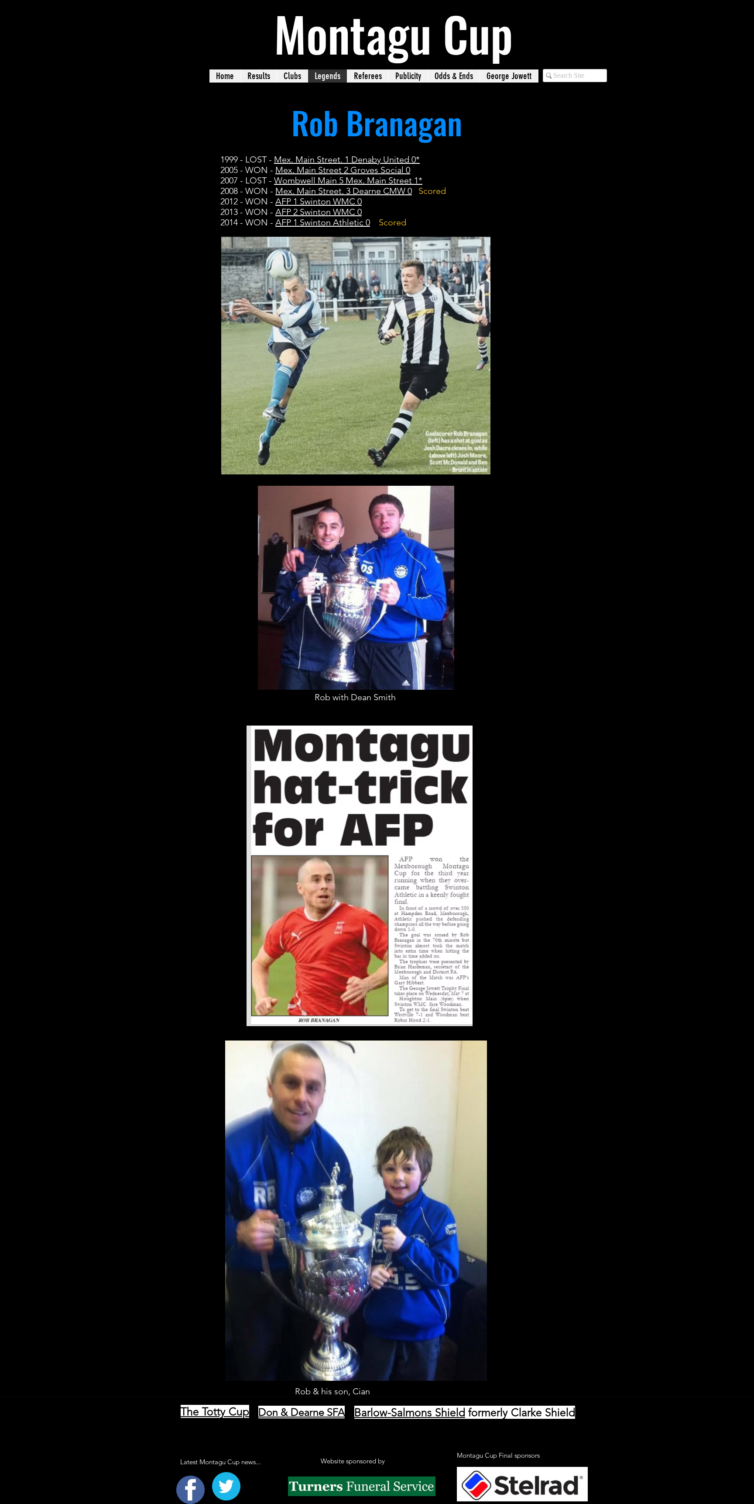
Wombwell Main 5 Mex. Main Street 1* (348, 180)
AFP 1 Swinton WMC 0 (318, 201)
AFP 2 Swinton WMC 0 (318, 212)
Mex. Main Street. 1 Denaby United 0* (347, 159)
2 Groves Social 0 (376, 170)
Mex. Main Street (308, 170)
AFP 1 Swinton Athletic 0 (322, 222)
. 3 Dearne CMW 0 (377, 191)
